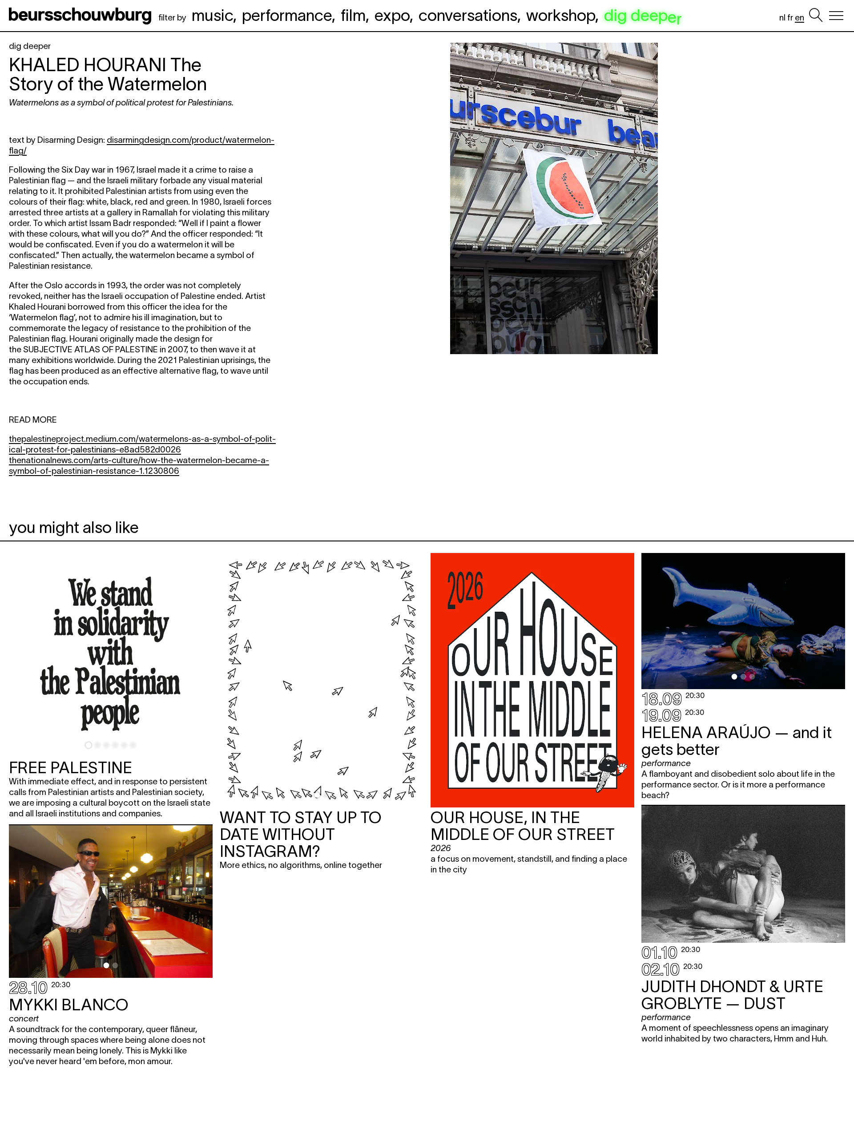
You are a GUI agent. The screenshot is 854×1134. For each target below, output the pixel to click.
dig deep (643, 15)
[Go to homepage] (82, 15)
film (353, 15)
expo (392, 15)
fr (790, 17)
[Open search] (816, 15)
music (212, 15)
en (799, 17)
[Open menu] (836, 15)
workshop (560, 15)
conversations (468, 15)
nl (782, 17)
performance (287, 15)
